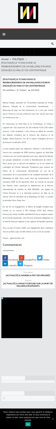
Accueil (5, 59)
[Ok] (52, 418)
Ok (28, 424)
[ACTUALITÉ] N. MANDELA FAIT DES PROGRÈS (28, 275)
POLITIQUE (18, 59)
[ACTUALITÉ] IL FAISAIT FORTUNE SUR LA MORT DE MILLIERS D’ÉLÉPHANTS (28, 284)
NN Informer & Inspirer (28, 13)
